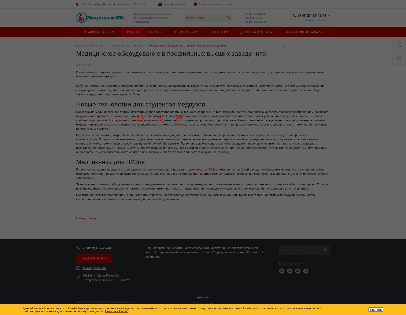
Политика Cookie (116, 311)
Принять (376, 309)
